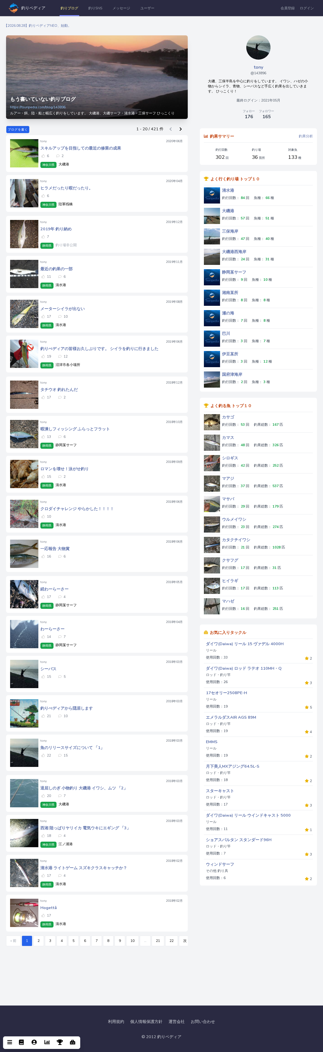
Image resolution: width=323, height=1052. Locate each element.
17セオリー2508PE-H (226, 693)
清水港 (228, 190)
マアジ (228, 478)
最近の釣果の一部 (56, 269)
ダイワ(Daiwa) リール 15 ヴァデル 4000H (245, 644)
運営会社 (177, 1021)
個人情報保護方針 (146, 1021)
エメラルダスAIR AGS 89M (231, 717)
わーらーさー (52, 629)
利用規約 (116, 1021)
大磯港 (228, 211)
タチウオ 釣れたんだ (59, 389)
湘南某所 (230, 292)
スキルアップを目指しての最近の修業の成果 (80, 148)
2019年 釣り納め (56, 229)
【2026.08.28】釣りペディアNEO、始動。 (37, 25)
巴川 (226, 333)
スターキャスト (220, 791)
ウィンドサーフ (220, 864)
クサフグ (230, 560)
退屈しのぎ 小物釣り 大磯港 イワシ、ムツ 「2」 (84, 788)
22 (172, 940)
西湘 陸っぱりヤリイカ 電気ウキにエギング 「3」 (85, 828)
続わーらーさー (54, 589)
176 (249, 117)
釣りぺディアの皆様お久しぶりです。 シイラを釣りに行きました (99, 349)
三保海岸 (230, 231)
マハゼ (228, 601)
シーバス (48, 669)
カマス (228, 437)
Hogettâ (48, 908)
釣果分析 (306, 136)
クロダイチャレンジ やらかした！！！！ (77, 509)
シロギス (230, 458)
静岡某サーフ (234, 272)
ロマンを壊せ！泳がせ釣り (64, 469)
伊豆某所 (230, 354)
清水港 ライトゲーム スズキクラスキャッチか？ (83, 868)
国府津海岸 (232, 374)
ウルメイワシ (234, 519)
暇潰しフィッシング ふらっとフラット (75, 429)
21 (158, 940)
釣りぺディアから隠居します (66, 708)
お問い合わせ (203, 1021)
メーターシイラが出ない (62, 309)
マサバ (228, 499)
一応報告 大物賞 (55, 549)
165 (266, 117)
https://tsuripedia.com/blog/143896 (38, 107)
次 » (186, 940)
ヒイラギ (230, 581)
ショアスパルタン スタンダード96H (239, 840)
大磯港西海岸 (234, 252)
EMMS (212, 742)
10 (132, 940)
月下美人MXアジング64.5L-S (232, 766)
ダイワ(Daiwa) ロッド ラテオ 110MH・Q (244, 668)
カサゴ (228, 417)
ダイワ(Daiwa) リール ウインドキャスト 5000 (248, 815)
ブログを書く (18, 130)
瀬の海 (228, 313)
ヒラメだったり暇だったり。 (66, 188)
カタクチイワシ (236, 540)
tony (258, 67)
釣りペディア (33, 8)
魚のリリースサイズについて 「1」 (72, 747)
